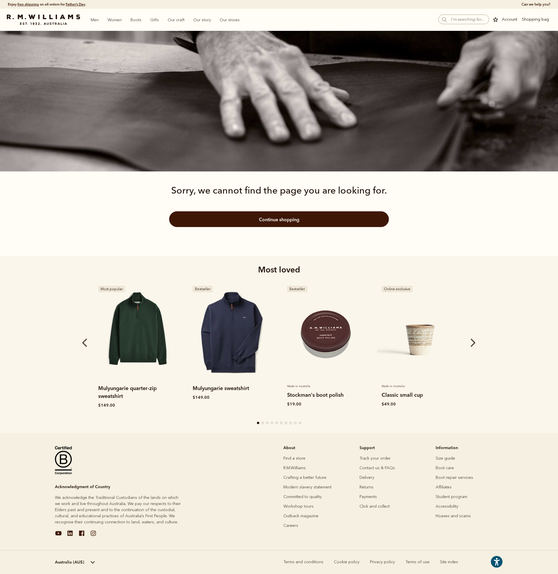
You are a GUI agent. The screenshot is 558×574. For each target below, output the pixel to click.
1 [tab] (258, 423)
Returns (366, 487)
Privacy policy (382, 561)
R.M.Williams (294, 467)
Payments (368, 496)
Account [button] (509, 19)
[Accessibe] (496, 566)
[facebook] (81, 535)
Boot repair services (454, 477)
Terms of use (417, 561)
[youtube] (58, 535)
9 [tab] (295, 423)
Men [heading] (95, 19)
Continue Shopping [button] (279, 219)
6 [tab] (281, 423)
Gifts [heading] (154, 19)
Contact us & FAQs (377, 467)
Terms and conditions (303, 561)
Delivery (367, 477)
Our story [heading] (202, 19)
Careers (290, 525)
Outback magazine (301, 515)
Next (462, 343)
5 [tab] (277, 423)
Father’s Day (75, 4)
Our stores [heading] (230, 19)
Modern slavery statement (307, 487)
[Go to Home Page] (43, 20)
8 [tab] (290, 423)
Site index (449, 561)
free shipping (28, 4)
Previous (77, 343)
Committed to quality (302, 496)
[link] (137, 331)
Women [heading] (115, 19)
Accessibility (447, 506)
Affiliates (444, 487)
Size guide (445, 458)
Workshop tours (298, 506)
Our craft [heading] (176, 19)
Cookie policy (347, 561)
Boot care (445, 467)
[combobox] (88, 562)
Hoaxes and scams (453, 515)
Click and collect (375, 506)
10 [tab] (300, 423)
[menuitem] (95, 20)
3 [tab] (267, 423)
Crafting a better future (304, 477)
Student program (451, 496)
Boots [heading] (136, 19)
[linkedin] (70, 535)
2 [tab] (263, 423)
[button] (463, 19)
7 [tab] (286, 423)
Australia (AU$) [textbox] (69, 562)
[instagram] (93, 535)
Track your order (375, 458)
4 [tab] (272, 423)
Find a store (294, 458)
